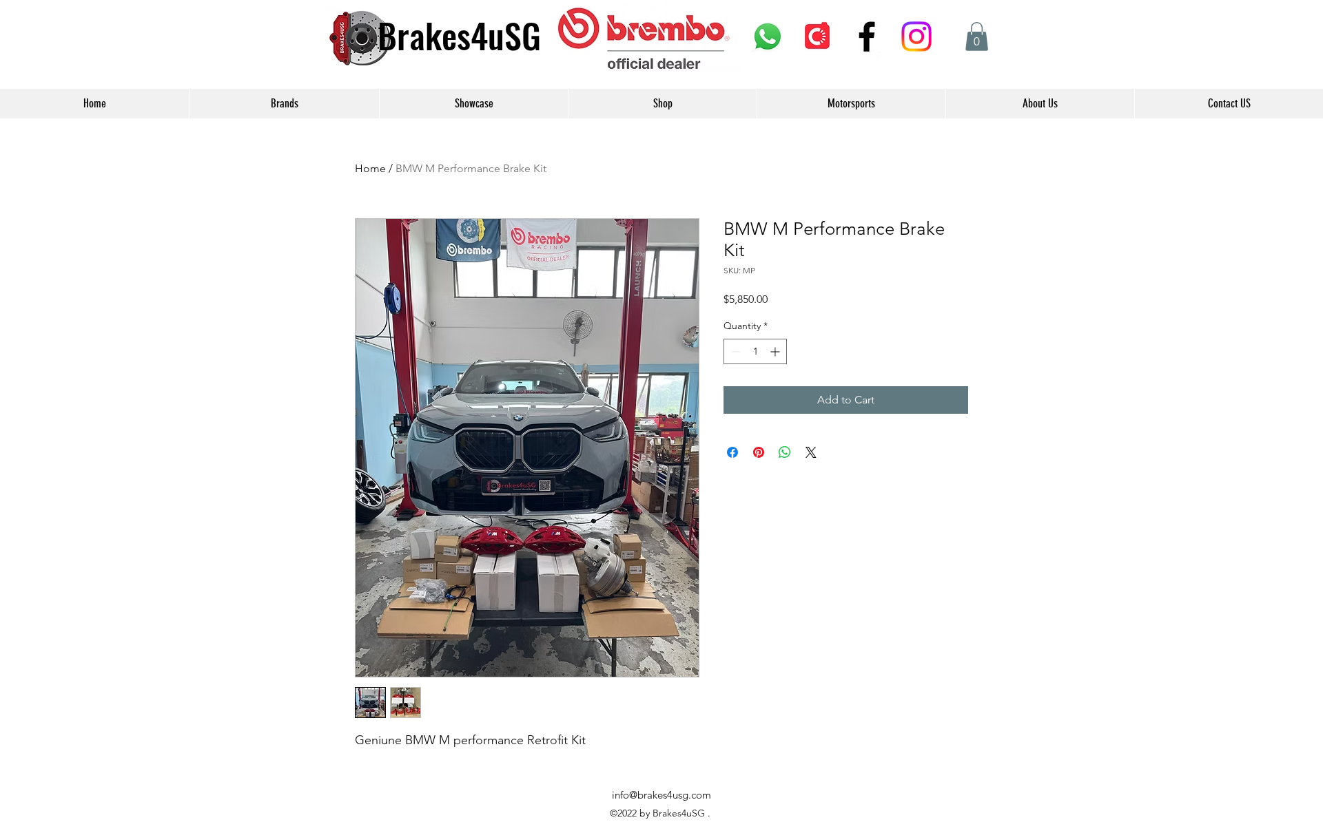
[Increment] (776, 351)
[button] (977, 36)
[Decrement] (734, 351)
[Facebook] (867, 36)
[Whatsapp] (768, 36)
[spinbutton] (755, 351)
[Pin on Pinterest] (758, 452)
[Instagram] (916, 36)
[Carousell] (817, 36)
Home (370, 168)
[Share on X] (811, 452)
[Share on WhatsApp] (785, 452)
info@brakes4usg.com (661, 794)
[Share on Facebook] (732, 452)
